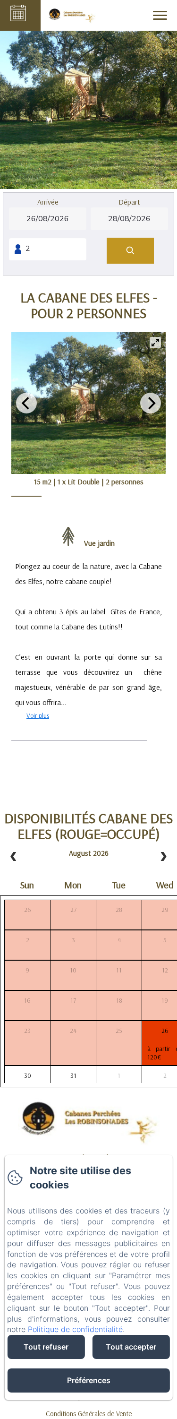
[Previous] (26, 403)
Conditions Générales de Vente (89, 1413)
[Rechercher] (130, 251)
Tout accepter (131, 1346)
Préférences (88, 1380)
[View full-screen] (155, 342)
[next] (163, 857)
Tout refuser (46, 1346)
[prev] (13, 857)
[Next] (150, 403)
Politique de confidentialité (75, 1329)
